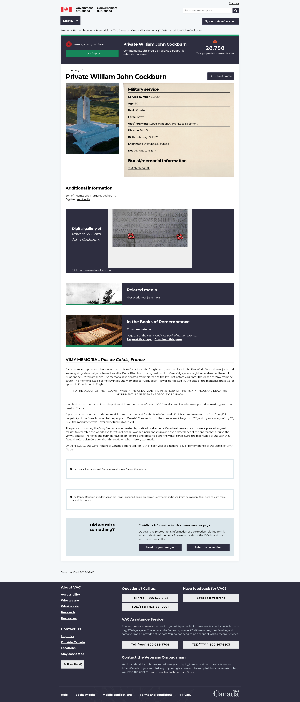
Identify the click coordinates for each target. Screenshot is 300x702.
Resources (69, 618)
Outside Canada (73, 642)
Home (65, 30)
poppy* (176, 50)
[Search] (235, 10)
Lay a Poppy (92, 53)
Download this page (168, 339)
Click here (204, 497)
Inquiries (67, 636)
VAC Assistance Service (140, 626)
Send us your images (160, 547)
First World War (136, 297)
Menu (68, 21)
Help (64, 695)
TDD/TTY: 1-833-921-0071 (150, 607)
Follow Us (74, 665)
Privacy (185, 695)
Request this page (139, 339)
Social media (85, 695)
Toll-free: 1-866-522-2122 (150, 598)
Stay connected (72, 654)
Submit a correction (208, 547)
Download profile (221, 76)
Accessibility (70, 594)
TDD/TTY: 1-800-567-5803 (211, 644)
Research (68, 612)
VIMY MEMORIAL (139, 168)
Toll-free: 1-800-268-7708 (150, 644)
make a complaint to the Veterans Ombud (172, 672)
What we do (70, 606)
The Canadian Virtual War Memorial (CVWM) (140, 30)
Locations (68, 648)
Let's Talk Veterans (211, 598)
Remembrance (82, 30)
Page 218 (132, 335)
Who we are (70, 600)
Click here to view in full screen (91, 270)
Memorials (102, 30)
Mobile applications (117, 695)
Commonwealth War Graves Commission (125, 469)
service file (83, 199)
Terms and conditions (156, 695)
